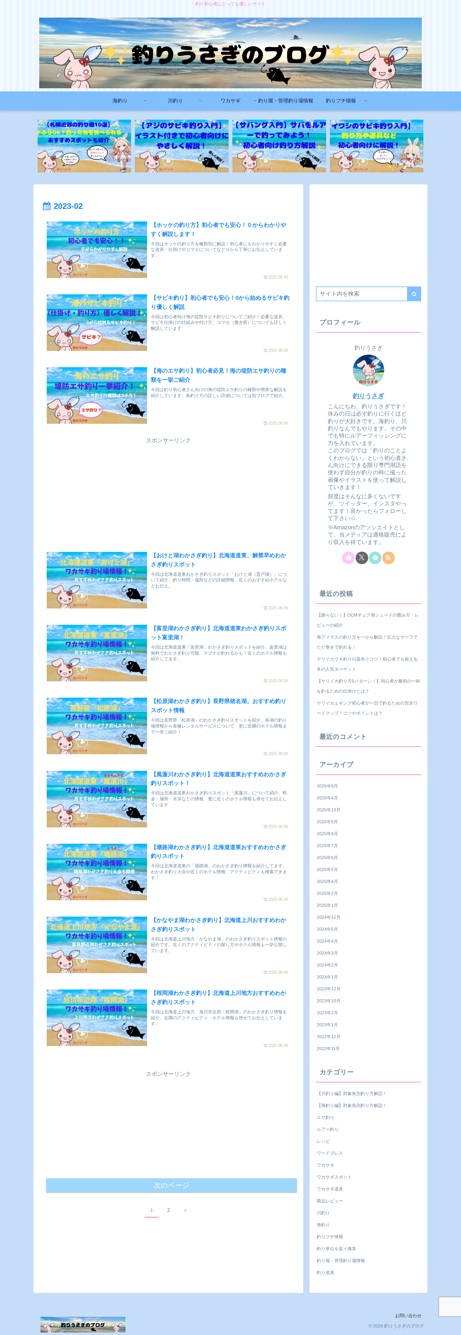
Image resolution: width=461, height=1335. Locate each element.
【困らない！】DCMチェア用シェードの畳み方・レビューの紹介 (368, 620)
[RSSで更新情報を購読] (388, 558)
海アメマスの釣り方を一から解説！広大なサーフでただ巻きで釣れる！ (367, 642)
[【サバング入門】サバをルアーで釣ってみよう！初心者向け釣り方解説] (279, 146)
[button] (414, 293)
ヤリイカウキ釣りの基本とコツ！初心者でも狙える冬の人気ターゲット (367, 664)
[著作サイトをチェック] (348, 558)
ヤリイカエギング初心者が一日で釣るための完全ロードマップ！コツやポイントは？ (367, 708)
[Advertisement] (168, 490)
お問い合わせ (408, 1315)
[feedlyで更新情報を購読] (375, 558)
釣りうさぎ (368, 395)
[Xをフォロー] (362, 558)
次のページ (171, 1185)
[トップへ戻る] (451, 1325)
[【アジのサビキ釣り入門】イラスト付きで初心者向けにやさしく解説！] (181, 146)
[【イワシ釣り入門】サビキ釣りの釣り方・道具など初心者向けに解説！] (376, 146)
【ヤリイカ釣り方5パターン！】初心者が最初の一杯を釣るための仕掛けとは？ (368, 686)
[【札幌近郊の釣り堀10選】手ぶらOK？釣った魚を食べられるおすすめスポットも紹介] (84, 146)
